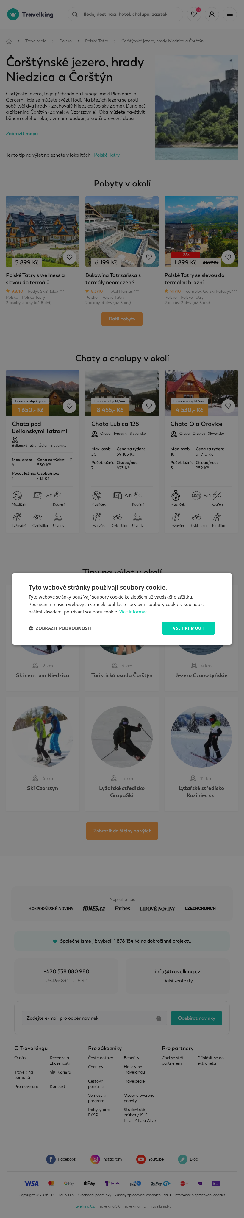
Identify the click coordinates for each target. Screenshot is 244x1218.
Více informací (133, 612)
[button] (60, 628)
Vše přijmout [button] (188, 628)
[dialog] (122, 609)
